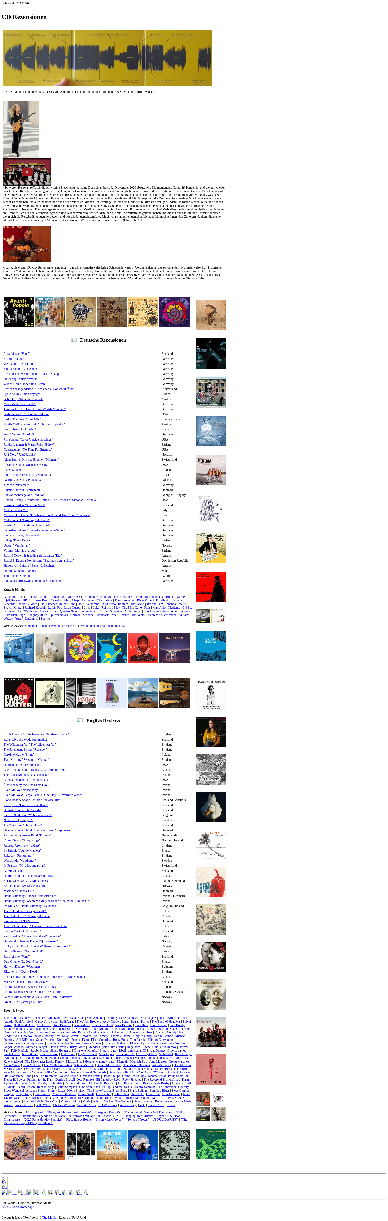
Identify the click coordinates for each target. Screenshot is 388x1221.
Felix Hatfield (19, 1050)
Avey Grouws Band (116, 1021)
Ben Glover (158, 1043)
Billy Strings (24, 1094)
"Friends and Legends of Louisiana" (43, 1116)
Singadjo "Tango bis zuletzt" (22, 535)
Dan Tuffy (158, 1097)
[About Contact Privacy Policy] (86, 1194)
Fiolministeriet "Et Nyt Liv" (21, 921)
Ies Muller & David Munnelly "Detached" (30, 906)
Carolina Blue (46, 1032)
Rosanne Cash (66, 1032)
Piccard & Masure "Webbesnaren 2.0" (28, 815)
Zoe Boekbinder (37, 1028)
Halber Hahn (67, 604)
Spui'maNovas (58, 615)
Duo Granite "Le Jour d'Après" (24, 961)
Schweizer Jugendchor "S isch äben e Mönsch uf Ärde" (39, 389)
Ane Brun (42, 600)
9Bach (171, 1105)
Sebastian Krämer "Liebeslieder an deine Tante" (34, 530)
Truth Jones (68, 1054)
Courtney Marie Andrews (122, 1018)
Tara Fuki (137, 1094)
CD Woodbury (107, 1105)
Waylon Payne (68, 1076)
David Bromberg (123, 1028)
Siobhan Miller (153, 1068)
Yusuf (19, 618)
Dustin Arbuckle (169, 1018)
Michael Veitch (33, 1101)
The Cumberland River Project (134, 600)
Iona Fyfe (53, 1043)
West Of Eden (24, 1105)
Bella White (43, 1105)
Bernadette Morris (176, 1068)
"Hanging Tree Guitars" (138, 1116)
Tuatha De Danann (137, 1097)
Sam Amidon (95, 1018)
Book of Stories (176, 596)
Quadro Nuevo (69, 611)
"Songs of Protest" (138, 1119)
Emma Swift (86, 1094)
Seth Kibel (166, 1054)
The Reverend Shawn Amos (162, 1079)
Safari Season (26, 1087)
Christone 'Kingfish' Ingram (91, 1050)
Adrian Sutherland (64, 1094)
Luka (96, 607)
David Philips (111, 1076)
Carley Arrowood (46, 1021)
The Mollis (49, 1217)
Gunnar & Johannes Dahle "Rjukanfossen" (31, 941)
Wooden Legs (128, 1105)
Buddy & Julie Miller (127, 1068)
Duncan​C (63, 1039)
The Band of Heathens (166, 1021)
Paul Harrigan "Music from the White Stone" (32, 936)
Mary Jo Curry (142, 1036)
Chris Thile (59, 1097)
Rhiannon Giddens (116, 1043)
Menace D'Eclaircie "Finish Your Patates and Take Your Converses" (47, 515)
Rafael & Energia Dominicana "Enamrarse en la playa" (39, 560)
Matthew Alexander (32, 1018)
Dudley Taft (103, 1094)
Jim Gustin (117, 1047)
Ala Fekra (31, 596)
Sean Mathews (32, 1065)
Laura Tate (153, 1094)
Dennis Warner (143, 1101)
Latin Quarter (72, 607)
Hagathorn (133, 1047)
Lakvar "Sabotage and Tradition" (25, 495)
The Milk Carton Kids (136, 607)
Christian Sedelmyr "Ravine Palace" (27, 779)
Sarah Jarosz (12, 1054)
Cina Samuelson (89, 1087)
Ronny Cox (52, 1036)
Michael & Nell (72, 1068)
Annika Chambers (140, 1032)
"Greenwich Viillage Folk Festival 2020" (95, 1116)
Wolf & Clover (86, 1105)
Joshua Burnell (145, 1028)
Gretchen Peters (90, 1076)
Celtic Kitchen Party (114, 1032)
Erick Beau (44, 1025)
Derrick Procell (65, 1079)
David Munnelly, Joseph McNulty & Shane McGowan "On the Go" (47, 901)
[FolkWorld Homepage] (5, 1194)
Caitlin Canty (26, 1032)
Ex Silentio (163, 600)
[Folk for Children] (65, 1194)
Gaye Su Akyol (13, 596)
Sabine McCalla (84, 1065)
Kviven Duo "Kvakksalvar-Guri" (25, 885)
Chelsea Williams (64, 1105)
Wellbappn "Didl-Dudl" (19, 363)
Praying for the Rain (40, 1079)
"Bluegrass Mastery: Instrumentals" (69, 1112)
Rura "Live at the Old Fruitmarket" (26, 739)
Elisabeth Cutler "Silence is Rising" (26, 464)
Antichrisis (73, 596)
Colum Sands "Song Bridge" (22, 840)
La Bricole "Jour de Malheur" (23, 850)
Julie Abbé (10, 1018)
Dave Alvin (77, 1018)
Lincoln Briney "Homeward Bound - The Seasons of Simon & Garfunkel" (51, 500)
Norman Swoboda (82, 615)
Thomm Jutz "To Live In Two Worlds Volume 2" (35, 409)
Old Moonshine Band (17, 1076)
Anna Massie (12, 1065)
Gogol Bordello (14, 1047)
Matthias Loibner (145, 1057)
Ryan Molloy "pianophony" (21, 790)
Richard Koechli (35, 607)
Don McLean (182, 1065)
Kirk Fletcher (48, 604)
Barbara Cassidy (88, 1032)
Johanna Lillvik (80, 1057)
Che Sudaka (104, 600)
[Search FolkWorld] (79, 1194)
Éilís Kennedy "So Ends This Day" (26, 785)
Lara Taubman (171, 1094)
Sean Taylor (22, 1097)
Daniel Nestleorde (94, 1072)
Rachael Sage (45, 1087)
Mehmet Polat (157, 1076)
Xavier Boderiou (14, 1028)
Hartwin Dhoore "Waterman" (22, 966)
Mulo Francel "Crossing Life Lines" (27, 520)
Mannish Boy (138, 1061)
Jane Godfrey (177, 1043)
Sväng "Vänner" (14, 358)
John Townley (114, 1097)
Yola (142, 1105)
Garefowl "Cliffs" (15, 870)
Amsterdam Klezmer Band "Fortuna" (27, 835)
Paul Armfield (109, 596)
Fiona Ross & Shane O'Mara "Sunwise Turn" (33, 800)
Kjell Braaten (12, 600)
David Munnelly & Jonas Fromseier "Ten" (31, 896)
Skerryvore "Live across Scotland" (26, 805)
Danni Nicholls (118, 1072)
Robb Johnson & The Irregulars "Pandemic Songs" (36, 734)
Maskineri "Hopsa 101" (19, 891)
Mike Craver (70, 1036)
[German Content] (12, 1194)
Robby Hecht (39, 1050)
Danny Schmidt (145, 1087)
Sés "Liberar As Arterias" (20, 429)
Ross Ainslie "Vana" (17, 353)
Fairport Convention (161, 1039)
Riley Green (77, 1047)
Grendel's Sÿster (98, 1047)
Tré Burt (162, 1028)
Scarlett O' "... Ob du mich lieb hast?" (28, 525)
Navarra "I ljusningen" (18, 820)
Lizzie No (136, 1072)
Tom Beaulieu (62, 1025)
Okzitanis (174, 607)
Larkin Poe (55, 607)
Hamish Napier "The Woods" (22, 810)
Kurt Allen (60, 1018)
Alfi (49, 1018)
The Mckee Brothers (136, 1065)
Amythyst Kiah (147, 1054)
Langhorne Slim (36, 1057)
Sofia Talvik (121, 1094)
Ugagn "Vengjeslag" (17, 545)
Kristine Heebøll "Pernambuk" (23, 490)
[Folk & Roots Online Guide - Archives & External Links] (72, 1194)
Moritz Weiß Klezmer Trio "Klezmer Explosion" (35, 424)
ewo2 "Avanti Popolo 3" (19, 434)
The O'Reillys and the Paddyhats (37, 611)
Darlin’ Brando (163, 1036)
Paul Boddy (177, 1025)
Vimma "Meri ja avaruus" (20, 550)
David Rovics (143, 1083)
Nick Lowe (166, 1057)
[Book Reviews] (58, 1194)
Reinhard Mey (110, 607)
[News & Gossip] (37, 1194)
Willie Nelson (53, 1072)
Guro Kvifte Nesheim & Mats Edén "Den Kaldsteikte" (38, 997)
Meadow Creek (13, 1068)
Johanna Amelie (175, 604)
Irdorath (123, 604)
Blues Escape (158, 1025)
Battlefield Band (24, 1025)
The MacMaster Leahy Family (44, 1061)
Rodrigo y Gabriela (50, 1083)
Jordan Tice (75, 1097)
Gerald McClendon (109, 1065)
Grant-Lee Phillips (134, 1076)
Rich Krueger (183, 1054)
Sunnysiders (42, 1094)
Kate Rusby (161, 1083)
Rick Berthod (123, 1025)
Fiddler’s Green (27, 604)
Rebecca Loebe (122, 1057)
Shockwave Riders (156, 611)
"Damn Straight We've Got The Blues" (148, 1112)
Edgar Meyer (51, 1068)
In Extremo (108, 604)
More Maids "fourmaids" (20, 404)
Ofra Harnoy (168, 1047)
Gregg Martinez (179, 1061)
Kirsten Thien (40, 1097)
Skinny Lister (56, 1090)
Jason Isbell (118, 1050)
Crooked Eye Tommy (94, 1036)
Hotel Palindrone (88, 604)
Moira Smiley (76, 1090)
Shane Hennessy (60, 1050)
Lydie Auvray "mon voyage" (22, 394)
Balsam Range (140, 1021)
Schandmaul (89, 611)
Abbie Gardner (70, 1043)
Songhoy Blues (37, 615)
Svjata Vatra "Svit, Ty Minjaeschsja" (27, 880)
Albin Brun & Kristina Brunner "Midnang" (31, 459)
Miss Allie (159, 607)
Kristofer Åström (131, 596)
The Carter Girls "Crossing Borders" (27, 916)
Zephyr (45, 618)
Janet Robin (28, 1083)
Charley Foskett (34, 1043)
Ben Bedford (82, 1025)
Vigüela (66, 1101)
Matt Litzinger (101, 1057)
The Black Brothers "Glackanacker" (27, 774)
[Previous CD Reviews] (5, 1182)
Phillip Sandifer (112, 1087)
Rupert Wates (163, 1101)
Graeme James (176, 1050)
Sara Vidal (51, 1101)
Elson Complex (101, 1039)
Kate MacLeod (13, 1061)
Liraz (87, 607)
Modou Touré (94, 1097)
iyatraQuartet (157, 1050)
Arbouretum (90, 596)
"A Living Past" (34, 1112)
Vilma (76, 1101)
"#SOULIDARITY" (165, 1119)
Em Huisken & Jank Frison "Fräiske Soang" (32, 374)
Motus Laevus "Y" (16, 510)
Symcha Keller (125, 1054)
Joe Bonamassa (154, 596)
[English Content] (22, 1194)
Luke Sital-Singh (14, 615)
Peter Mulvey (12, 1072)
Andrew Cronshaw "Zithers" (22, 845)
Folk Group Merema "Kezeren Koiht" (28, 474)
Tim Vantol (138, 615)
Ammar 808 (57, 596)
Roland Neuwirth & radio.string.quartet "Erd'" (33, 555)
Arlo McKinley (161, 1065)
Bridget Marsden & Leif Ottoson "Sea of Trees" (34, 991)
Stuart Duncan (45, 1039)
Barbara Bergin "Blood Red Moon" (26, 414)
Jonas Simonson (180, 611)
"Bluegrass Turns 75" (107, 1112)
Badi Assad (67, 1021)
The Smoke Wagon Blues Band (107, 1090)
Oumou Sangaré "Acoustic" (21, 570)
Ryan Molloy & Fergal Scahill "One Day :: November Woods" (44, 795)
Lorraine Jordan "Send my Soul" (24, 505)
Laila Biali (141, 1025)
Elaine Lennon (58, 1057)
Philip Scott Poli (178, 1076)
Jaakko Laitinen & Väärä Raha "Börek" (29, 444)
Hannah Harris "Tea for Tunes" (24, 764)
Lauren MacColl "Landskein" (23, 931)
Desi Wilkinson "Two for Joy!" (23, 951)
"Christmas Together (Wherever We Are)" (50, 625)
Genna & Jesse (91, 1043)
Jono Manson (158, 1061)
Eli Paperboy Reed (108, 1079)
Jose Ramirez (85, 1079)
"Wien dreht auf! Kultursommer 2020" (104, 625)
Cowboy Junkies (32, 1036)
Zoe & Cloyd (156, 1105)
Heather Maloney (96, 1061)
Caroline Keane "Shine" (19, 754)
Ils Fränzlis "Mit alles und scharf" (25, 865)
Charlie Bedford (102, 1025)
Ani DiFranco (25, 1039)
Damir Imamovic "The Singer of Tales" (29, 875)
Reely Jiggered (131, 1079)
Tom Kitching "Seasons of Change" (27, 759)
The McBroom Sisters (58, 1065)
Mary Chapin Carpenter (79, 600)
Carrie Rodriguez (76, 1083)
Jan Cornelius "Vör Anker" (21, 368)
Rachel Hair (150, 1047)
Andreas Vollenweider (162, 615)
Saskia (128, 1087)
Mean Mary (33, 1068)
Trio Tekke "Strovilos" (18, 575)
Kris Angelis (148, 1018)
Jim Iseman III (137, 1050)
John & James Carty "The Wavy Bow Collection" (35, 926)
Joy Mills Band (87, 1054)
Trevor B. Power (14, 1079)
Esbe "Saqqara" (14, 469)
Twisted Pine (175, 1097)
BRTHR (28, 600)
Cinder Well (11, 1036)
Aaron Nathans (32, 1072)
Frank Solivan (139, 1090)
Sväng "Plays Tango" (17, 540)
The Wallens (123, 1101)
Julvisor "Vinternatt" (17, 485)
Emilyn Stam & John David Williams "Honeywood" (37, 946)
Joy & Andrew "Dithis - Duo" (23, 825)
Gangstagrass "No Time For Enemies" (28, 449)
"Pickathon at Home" (78, 1119)
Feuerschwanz (13, 1043)
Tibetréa (124, 615)
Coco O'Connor (155, 1072)
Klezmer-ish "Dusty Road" (21, 971)
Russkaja (9, 1087)
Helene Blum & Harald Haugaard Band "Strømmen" (37, 830)
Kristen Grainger (36, 1047)
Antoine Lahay (14, 1057)
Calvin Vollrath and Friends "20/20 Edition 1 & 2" (36, 769)
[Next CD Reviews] (5, 1188)
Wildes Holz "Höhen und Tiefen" (25, 384)
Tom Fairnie (138, 1039)
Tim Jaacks (137, 604)
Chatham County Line (169, 1032)
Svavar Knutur (13, 607)
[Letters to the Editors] (44, 1194)
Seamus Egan (80, 1039)
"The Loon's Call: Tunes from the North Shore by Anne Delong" (45, 976)
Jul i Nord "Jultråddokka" (20, 454)
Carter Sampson (67, 1087)
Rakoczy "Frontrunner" (19, 855)
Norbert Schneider (111, 611)
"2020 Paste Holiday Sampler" (43, 1119)
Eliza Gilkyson (139, 1043)
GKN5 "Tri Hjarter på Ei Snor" (24, 1002)
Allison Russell (181, 1083)
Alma (43, 596)
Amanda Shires (36, 1090)
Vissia (86, 1101)
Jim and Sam (155, 604)
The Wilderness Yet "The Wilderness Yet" (30, 744)
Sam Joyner (106, 1054)
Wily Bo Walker (103, 1101)
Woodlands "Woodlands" (20, 860)
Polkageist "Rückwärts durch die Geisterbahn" (33, 580)
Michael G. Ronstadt (102, 1083)
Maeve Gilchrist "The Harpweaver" (26, 981)
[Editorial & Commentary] (30, 1194)
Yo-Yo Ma (182, 1057)
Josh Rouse (125, 1083)
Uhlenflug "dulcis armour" (21, 379)
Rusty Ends (120, 1039)
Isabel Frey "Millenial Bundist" (23, 399)
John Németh (72, 1072)
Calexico (56, 600)
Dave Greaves (59, 1047)
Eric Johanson (49, 1054)
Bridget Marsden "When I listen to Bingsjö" (32, 986)
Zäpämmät (31, 618)
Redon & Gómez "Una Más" (22, 419)
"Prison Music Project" (109, 1119)
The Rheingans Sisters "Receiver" (25, 749)
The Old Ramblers (45, 1076)
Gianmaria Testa (106, 615)
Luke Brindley (100, 1028)
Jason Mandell (118, 1061)
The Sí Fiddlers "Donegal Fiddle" (25, 911)
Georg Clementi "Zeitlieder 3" (23, 479)
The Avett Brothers (89, 1021)
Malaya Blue (74, 1061)
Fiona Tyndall (12, 1101)
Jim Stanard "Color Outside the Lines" (28, 439)
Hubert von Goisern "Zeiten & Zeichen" (29, 565)
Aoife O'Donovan (179, 1072)
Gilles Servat (133, 611)
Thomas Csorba (120, 1036)
